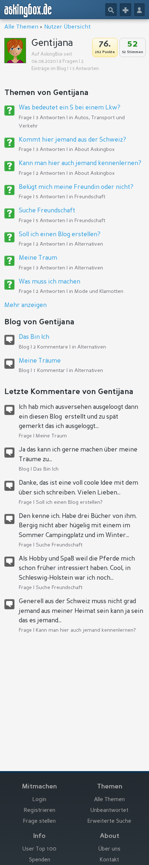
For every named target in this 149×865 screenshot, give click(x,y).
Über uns (109, 849)
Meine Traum (38, 258)
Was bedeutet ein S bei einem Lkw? (69, 108)
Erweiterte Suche (109, 821)
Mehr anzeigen (25, 305)
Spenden (39, 860)
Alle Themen (21, 27)
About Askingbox (94, 149)
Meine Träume (40, 361)
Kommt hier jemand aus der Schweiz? (72, 140)
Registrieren (39, 810)
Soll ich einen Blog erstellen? (60, 235)
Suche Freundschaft (47, 211)
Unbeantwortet (109, 810)
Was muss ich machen (49, 282)
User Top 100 (39, 849)
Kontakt (109, 860)
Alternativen (88, 244)
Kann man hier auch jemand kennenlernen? (80, 163)
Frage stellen (39, 821)
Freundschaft (89, 196)
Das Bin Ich (34, 337)
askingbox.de (28, 10)
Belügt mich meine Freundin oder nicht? (76, 187)
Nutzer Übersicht (67, 27)
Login (39, 800)
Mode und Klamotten (98, 291)
